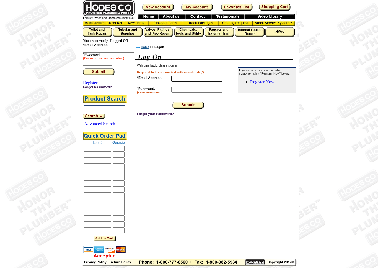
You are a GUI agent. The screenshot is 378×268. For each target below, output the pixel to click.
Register (90, 82)
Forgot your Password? (155, 114)
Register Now (262, 82)
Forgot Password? (97, 87)
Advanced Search (99, 123)
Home (145, 47)
